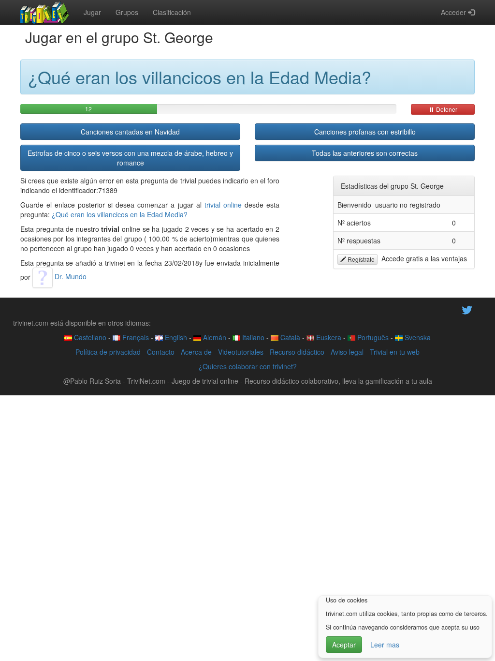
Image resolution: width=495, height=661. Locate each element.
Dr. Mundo (70, 276)
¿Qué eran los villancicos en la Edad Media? (120, 214)
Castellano (89, 337)
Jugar (92, 12)
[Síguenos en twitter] (467, 309)
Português (372, 337)
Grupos (127, 12)
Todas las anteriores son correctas (365, 153)
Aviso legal (347, 352)
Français (134, 337)
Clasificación (172, 12)
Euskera (327, 337)
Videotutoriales (240, 352)
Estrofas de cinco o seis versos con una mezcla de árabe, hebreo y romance (130, 157)
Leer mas (384, 644)
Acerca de (196, 352)
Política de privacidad (108, 352)
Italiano (252, 337)
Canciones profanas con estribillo (365, 131)
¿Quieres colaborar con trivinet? (248, 366)
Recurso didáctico (297, 352)
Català (289, 337)
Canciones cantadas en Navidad (130, 131)
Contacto (161, 352)
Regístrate (360, 259)
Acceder (454, 12)
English (175, 337)
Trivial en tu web (395, 352)
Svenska (417, 337)
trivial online (223, 205)
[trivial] (44, 12)
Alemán (213, 337)
